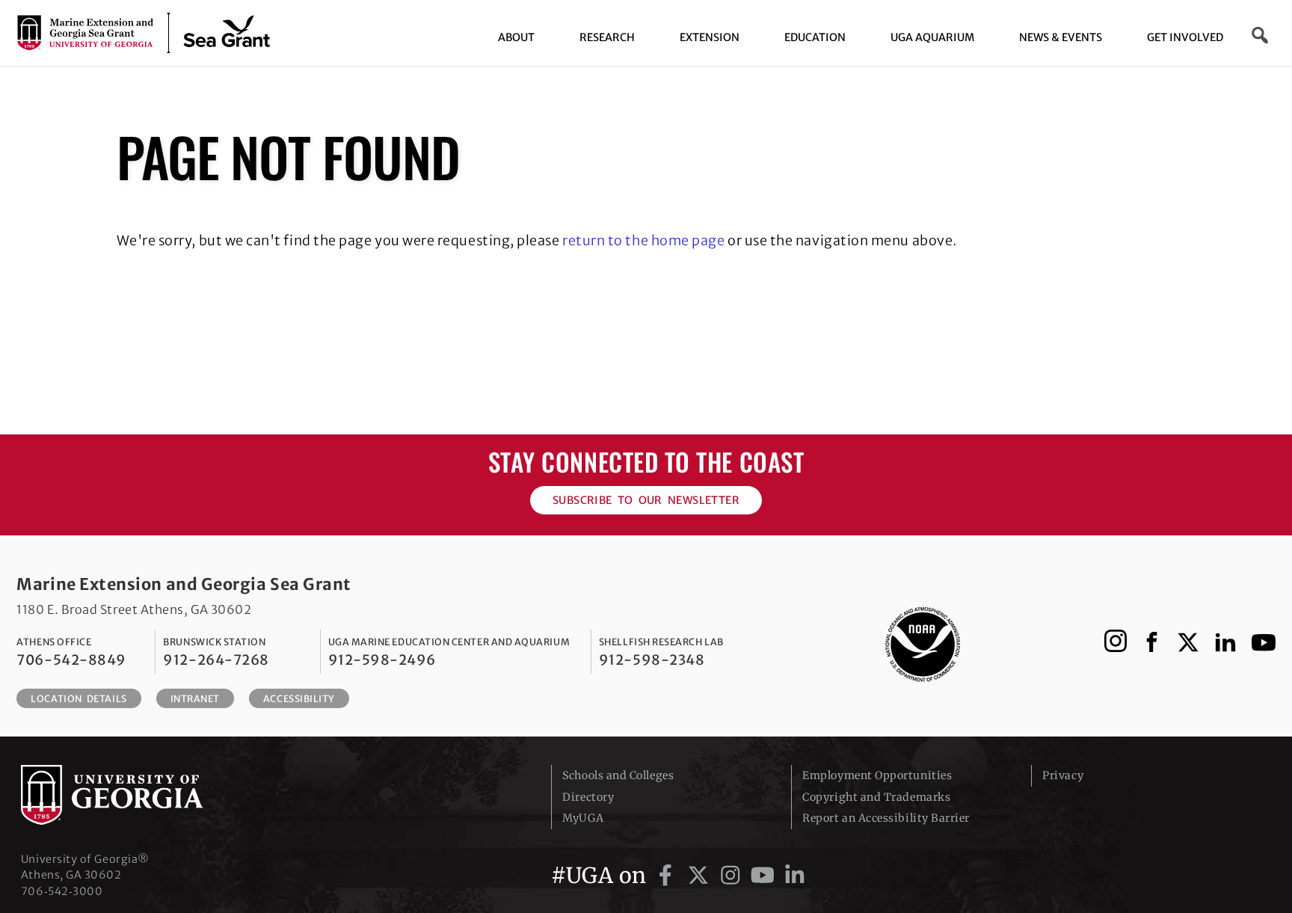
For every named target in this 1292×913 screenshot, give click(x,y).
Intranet (195, 698)
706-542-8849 (71, 659)
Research (607, 37)
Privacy (1062, 775)
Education (815, 37)
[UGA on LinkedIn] (794, 875)
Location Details (78, 698)
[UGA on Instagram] (733, 875)
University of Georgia (133, 795)
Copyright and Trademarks (876, 797)
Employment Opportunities (877, 775)
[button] (1261, 35)
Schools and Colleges (618, 775)
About (516, 37)
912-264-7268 (215, 659)
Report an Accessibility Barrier (886, 818)
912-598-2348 (651, 659)
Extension (709, 37)
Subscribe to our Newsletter (646, 500)
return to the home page (643, 240)
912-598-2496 (382, 659)
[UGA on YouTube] (765, 875)
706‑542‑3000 (61, 891)
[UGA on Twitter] (701, 875)
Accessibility (299, 698)
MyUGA (582, 818)
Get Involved (1185, 37)
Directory (588, 797)
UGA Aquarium (932, 37)
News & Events (1060, 37)
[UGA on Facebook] (668, 875)
